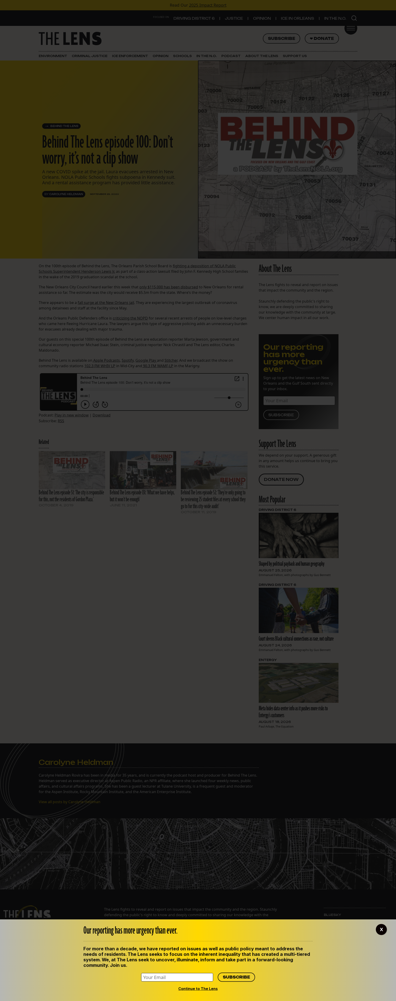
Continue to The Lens (198, 988)
